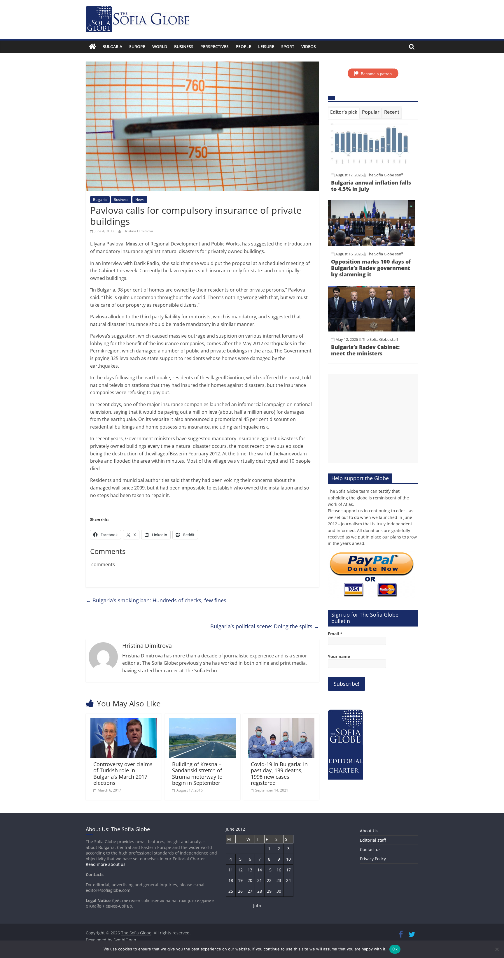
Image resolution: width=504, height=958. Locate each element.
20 (250, 880)
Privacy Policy (373, 859)
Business (183, 46)
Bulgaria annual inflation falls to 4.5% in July (371, 185)
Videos (308, 46)
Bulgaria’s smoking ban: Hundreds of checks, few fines (156, 600)
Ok (395, 949)
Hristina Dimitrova (138, 231)
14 (259, 870)
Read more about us (105, 864)
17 (288, 870)
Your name (339, 656)
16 (278, 870)
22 (269, 880)
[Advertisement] (373, 418)
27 (250, 891)
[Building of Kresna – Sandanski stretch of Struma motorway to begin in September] (202, 722)
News (139, 199)
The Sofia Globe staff (385, 175)
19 (240, 880)
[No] (497, 949)
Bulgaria (112, 46)
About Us (369, 831)
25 (230, 891)
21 (259, 880)
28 (259, 891)
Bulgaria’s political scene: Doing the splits (264, 626)
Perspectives (214, 46)
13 (250, 870)
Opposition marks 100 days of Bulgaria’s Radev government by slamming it (371, 268)
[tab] (344, 113)
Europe (137, 46)
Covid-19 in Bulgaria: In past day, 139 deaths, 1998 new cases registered (279, 774)
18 (230, 880)
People (243, 46)
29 (269, 891)
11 (230, 870)
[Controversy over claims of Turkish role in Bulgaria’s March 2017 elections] (123, 722)
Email (335, 633)
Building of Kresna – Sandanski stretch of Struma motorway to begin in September (197, 774)
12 (240, 870)
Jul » (257, 905)
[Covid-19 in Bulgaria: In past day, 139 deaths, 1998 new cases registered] (281, 722)
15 (269, 870)
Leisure (266, 46)
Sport (287, 46)
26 (240, 891)
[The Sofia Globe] (92, 47)
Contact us (370, 849)
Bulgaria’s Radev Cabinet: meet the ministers (365, 350)
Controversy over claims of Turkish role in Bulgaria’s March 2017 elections (123, 774)
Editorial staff (373, 840)
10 (288, 859)
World (159, 46)
